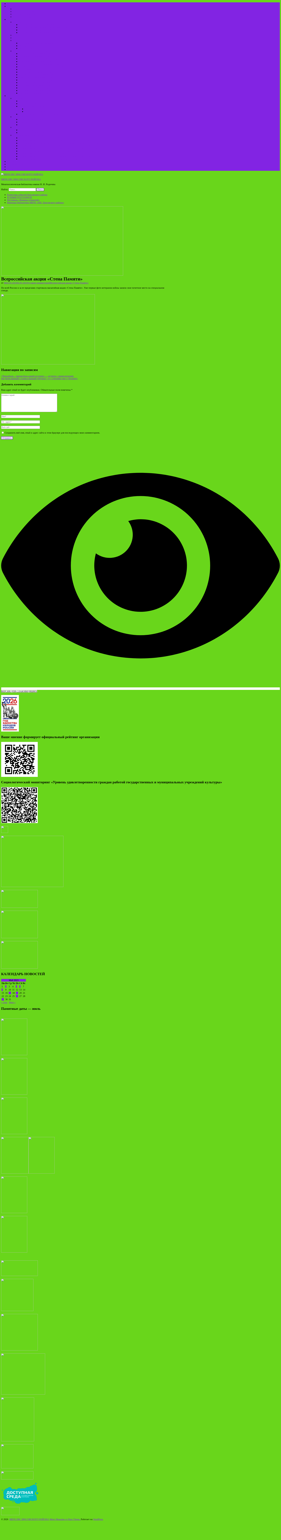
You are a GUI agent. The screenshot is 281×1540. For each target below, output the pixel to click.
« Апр (4, 1002)
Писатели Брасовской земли (33, 132)
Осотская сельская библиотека (34, 88)
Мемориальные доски (35, 111)
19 (17, 993)
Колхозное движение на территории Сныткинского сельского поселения (55, 159)
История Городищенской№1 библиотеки (39, 30)
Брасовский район (22, 98)
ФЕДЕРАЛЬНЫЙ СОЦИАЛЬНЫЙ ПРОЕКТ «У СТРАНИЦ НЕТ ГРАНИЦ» (39, 378)
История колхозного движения (28, 135)
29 (3, 999)
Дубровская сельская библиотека (35, 72)
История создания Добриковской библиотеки (41, 32)
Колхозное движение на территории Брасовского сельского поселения (54, 140)
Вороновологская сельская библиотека (38, 59)
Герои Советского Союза (31, 119)
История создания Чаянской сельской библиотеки (43, 27)
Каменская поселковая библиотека (36, 77)
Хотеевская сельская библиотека (35, 90)
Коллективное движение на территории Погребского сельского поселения (56, 151)
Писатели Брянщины (29, 130)
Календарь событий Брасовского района (27, 194)
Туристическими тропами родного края (38, 114)
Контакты (12, 161)
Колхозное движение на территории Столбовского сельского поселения (55, 156)
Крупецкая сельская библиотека (35, 85)
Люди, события (20, 117)
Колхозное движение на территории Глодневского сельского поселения (54, 145)
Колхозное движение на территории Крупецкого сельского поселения (54, 153)
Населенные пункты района (33, 103)
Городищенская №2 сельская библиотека (39, 64)
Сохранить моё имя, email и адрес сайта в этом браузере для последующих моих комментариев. (52, 432)
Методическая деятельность (27, 38)
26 (17, 996)
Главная (11, 3)
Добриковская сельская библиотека (36, 74)
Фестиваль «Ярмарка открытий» (23, 200)
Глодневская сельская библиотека (35, 61)
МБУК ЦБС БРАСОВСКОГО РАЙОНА (21, 179)
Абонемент (24, 45)
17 (10, 993)
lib (5, 283)
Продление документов (24, 16)
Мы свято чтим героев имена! (34, 106)
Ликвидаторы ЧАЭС (29, 122)
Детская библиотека (29, 69)
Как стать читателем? (23, 11)
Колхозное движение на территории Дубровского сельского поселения (54, 138)
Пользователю (14, 6)
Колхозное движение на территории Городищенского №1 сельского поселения (58, 148)
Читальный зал (26, 48)
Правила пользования (24, 14)
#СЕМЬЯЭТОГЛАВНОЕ (19, 197)
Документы (18, 35)
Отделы (17, 40)
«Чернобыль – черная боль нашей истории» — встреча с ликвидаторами (37, 376)
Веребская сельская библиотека (34, 56)
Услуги (10, 167)
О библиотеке (14, 19)
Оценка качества (15, 164)
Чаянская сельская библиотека (34, 93)
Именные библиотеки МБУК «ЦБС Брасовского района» (35, 202)
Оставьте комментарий (58, 283)
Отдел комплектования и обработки (37, 43)
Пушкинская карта (16, 169)
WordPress (98, 1519)
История (17, 22)
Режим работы (20, 9)
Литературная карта (23, 127)
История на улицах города (38, 109)
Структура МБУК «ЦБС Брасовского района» (36, 51)
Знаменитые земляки (29, 124)
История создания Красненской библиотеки (41, 24)
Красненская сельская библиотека (36, 80)
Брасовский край (15, 95)
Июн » (12, 1002)
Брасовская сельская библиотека (35, 53)
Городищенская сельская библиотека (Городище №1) (45, 67)
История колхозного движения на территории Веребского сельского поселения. (58, 143)
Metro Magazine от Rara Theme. (65, 1519)
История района (27, 101)
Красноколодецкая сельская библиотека (39, 82)
